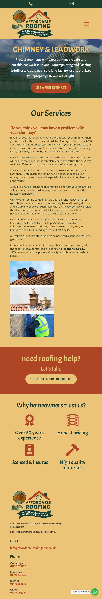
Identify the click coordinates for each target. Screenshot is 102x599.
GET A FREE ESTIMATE (51, 88)
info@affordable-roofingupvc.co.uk (33, 548)
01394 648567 (18, 575)
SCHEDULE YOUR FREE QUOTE (51, 379)
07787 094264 (18, 592)
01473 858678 (18, 584)
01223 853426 (18, 566)
